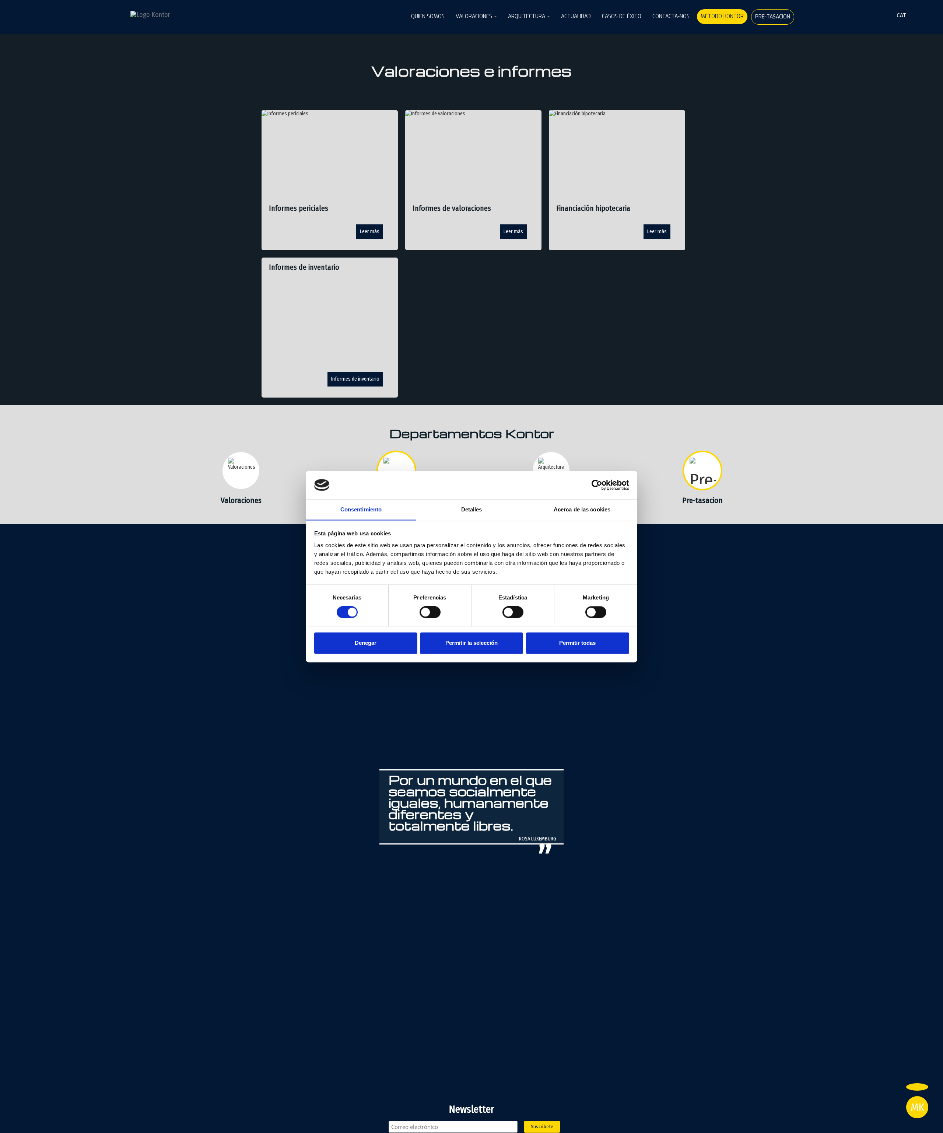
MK (917, 1107)
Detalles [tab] (471, 509)
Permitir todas (577, 643)
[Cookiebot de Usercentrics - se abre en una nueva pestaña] (597, 484)
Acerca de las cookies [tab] (582, 509)
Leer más (369, 231)
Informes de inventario (355, 379)
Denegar (365, 643)
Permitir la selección (471, 643)
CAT (901, 15)
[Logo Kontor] (167, 15)
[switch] (430, 612)
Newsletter (471, 1109)
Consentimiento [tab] (361, 509)
